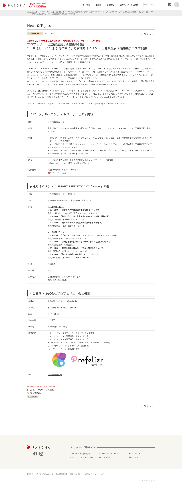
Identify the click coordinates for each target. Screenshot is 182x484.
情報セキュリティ (76, 474)
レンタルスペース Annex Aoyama (81, 457)
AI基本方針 (88, 474)
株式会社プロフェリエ (94, 56)
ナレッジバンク (134, 454)
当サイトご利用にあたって (44, 474)
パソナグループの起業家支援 (80, 454)
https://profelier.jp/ (55, 375)
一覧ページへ (148, 34)
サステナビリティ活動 (128, 5)
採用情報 (110, 5)
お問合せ (30, 474)
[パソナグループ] (24, 5)
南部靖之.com (133, 457)
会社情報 (86, 5)
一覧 (52, 12)
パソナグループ (32, 12)
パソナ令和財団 (104, 457)
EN (176, 5)
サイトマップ (99, 474)
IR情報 (98, 5)
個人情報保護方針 (62, 474)
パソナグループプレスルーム (109, 454)
